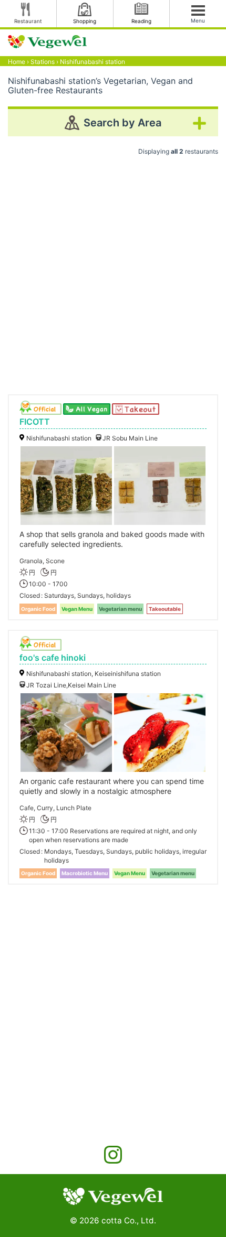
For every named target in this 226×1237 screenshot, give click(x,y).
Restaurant (28, 21)
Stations (42, 62)
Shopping (84, 21)
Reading (141, 21)
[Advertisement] (113, 271)
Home (16, 62)
